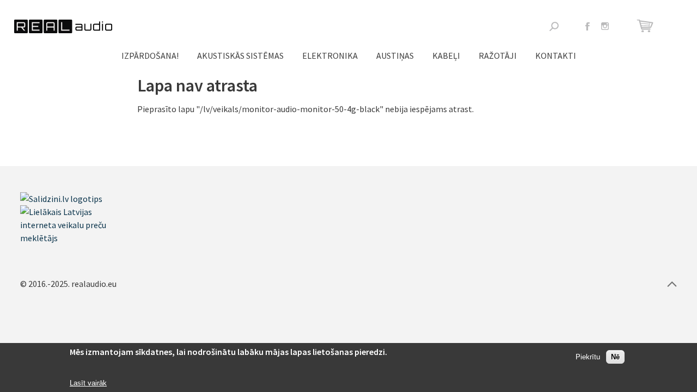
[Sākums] (63, 26)
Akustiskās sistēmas (240, 55)
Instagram (605, 26)
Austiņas (395, 55)
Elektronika (330, 55)
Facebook (587, 26)
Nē (615, 357)
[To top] (672, 283)
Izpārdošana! (150, 55)
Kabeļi (446, 55)
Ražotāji (498, 55)
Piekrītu (588, 357)
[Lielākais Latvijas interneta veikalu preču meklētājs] (75, 237)
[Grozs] (647, 26)
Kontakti (555, 55)
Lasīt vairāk (88, 383)
